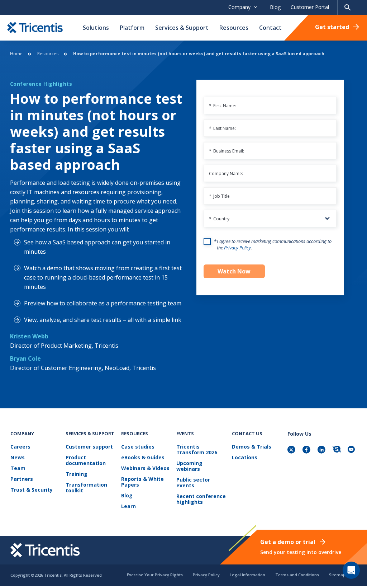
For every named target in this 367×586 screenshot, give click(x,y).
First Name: (222, 106)
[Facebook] (307, 450)
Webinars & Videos (145, 468)
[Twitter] (292, 450)
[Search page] (347, 7)
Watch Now (234, 271)
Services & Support (182, 28)
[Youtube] (352, 450)
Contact (270, 28)
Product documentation (86, 461)
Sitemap (337, 574)
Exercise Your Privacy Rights (155, 574)
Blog (275, 7)
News (17, 458)
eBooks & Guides (143, 458)
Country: (219, 219)
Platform (132, 28)
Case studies (137, 447)
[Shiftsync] (337, 450)
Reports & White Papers (142, 482)
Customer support (89, 447)
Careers (20, 447)
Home (16, 54)
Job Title (219, 196)
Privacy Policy (237, 247)
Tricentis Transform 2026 (196, 450)
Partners (21, 479)
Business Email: (226, 151)
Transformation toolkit (86, 488)
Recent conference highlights (201, 499)
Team (17, 468)
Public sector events (193, 483)
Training (76, 474)
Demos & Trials (251, 447)
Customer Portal (310, 7)
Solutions (96, 28)
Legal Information (247, 574)
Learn (128, 506)
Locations (244, 458)
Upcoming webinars (189, 466)
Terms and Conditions (297, 574)
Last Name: (222, 128)
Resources (233, 28)
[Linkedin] (322, 450)
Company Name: (226, 173)
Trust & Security (31, 490)
